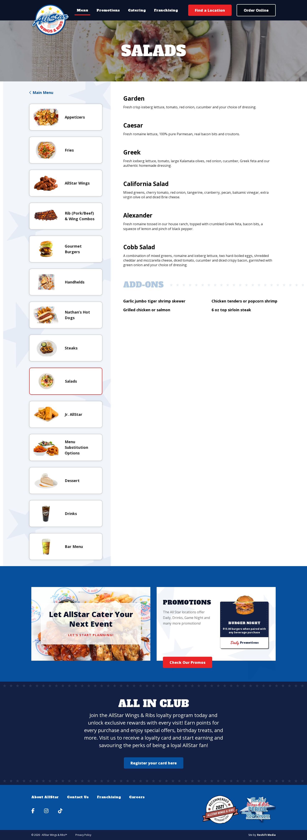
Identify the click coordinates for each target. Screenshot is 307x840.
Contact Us (78, 797)
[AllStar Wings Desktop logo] (50, 20)
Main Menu (42, 92)
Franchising (166, 10)
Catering (137, 10)
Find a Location (210, 10)
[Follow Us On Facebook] (33, 810)
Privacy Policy (83, 835)
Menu (82, 10)
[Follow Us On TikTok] (60, 810)
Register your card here (154, 762)
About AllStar (45, 797)
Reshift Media (266, 835)
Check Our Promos (188, 662)
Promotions (108, 10)
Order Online (256, 10)
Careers (137, 797)
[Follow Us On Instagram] (47, 810)
